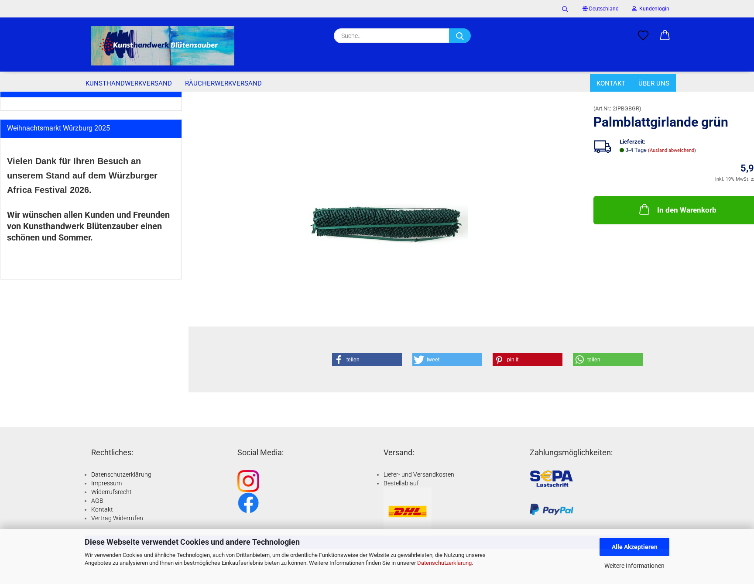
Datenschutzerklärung (444, 563)
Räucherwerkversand (223, 83)
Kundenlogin (653, 9)
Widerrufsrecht (111, 491)
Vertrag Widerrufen (117, 518)
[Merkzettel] (643, 35)
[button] (665, 35)
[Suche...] (460, 35)
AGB (97, 500)
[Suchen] (565, 8)
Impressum (106, 483)
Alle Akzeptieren (635, 546)
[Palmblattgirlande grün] (387, 203)
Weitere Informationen (634, 565)
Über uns (653, 83)
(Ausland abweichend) (672, 150)
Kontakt (610, 83)
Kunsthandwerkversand (129, 83)
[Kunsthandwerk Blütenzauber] (163, 45)
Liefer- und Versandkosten (419, 474)
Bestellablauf (401, 483)
